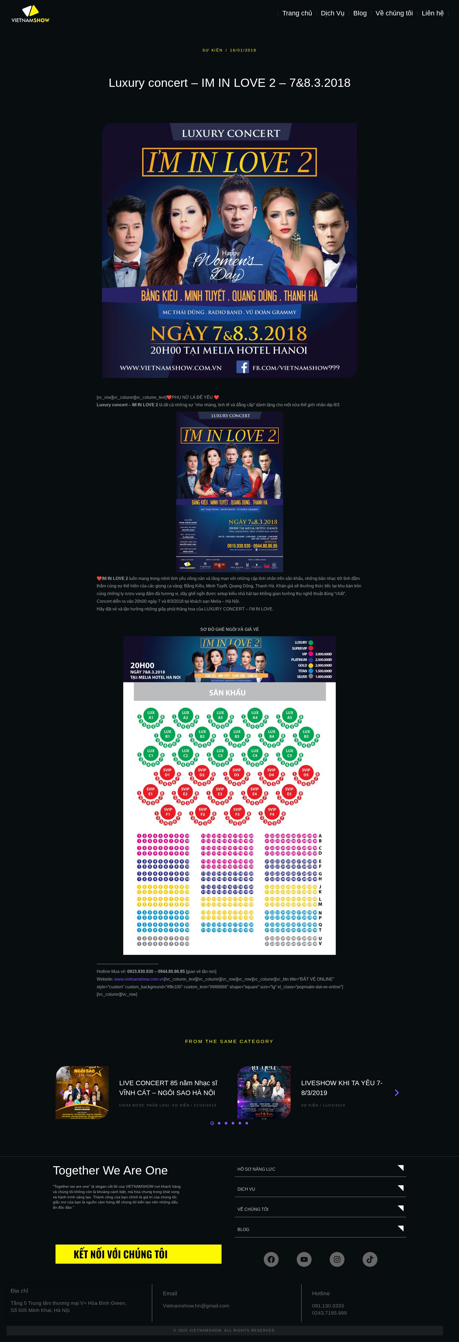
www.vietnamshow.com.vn (139, 979)
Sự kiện (212, 50)
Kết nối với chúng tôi (121, 1254)
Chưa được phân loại (144, 1105)
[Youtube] (304, 1259)
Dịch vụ (246, 1189)
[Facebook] (271, 1259)
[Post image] (82, 1092)
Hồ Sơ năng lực (256, 1169)
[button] (212, 1123)
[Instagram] (337, 1259)
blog (243, 1229)
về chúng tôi (252, 1209)
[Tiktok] (370, 1259)
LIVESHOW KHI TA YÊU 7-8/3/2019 (341, 1088)
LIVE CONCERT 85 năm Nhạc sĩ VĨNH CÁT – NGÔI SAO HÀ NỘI (168, 1088)
